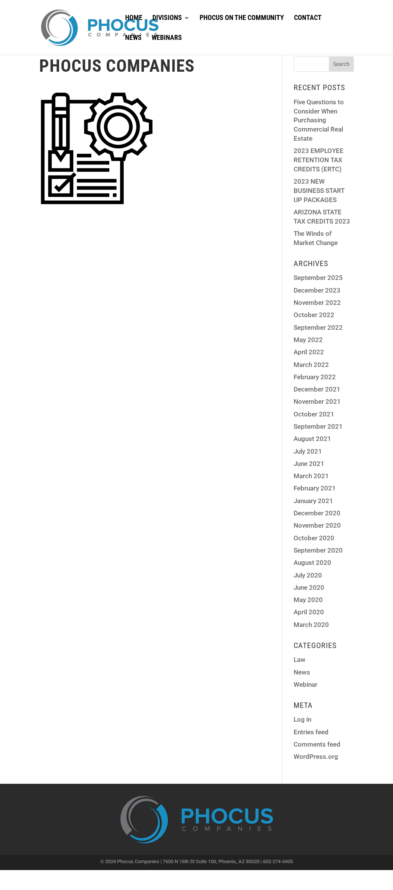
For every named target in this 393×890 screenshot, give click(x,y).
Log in (302, 719)
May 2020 (308, 600)
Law (299, 659)
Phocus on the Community (242, 18)
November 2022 (317, 302)
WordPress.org (316, 756)
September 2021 (318, 426)
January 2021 (313, 501)
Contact (308, 18)
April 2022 (309, 352)
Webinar (305, 684)
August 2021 (312, 439)
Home (133, 18)
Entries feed (311, 732)
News (133, 38)
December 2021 (317, 389)
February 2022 (315, 377)
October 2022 (314, 315)
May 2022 (308, 340)
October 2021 (314, 414)
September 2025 (318, 277)
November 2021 (317, 401)
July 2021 (308, 451)
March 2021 (311, 476)
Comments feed (317, 744)
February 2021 (315, 488)
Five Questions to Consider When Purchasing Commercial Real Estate (319, 120)
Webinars (167, 38)
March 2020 (311, 624)
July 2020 (308, 575)
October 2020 (314, 538)
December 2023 (317, 290)
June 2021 (309, 463)
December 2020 (317, 513)
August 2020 (312, 562)
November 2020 (317, 525)
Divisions (167, 18)
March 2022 (311, 365)
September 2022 (318, 327)
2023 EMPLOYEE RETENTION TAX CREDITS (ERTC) (318, 160)
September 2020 (318, 550)
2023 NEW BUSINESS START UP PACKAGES (319, 191)
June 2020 (309, 587)
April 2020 (309, 612)
